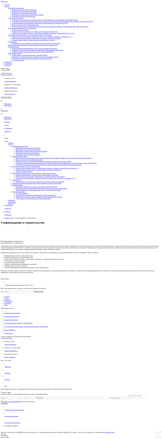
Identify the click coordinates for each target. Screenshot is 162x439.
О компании (8, 63)
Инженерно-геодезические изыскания (24, 10)
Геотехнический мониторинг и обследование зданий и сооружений (30, 35)
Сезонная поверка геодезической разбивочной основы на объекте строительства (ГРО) (40, 23)
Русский (9, 105)
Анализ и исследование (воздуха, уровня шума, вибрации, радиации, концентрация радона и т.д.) (43, 33)
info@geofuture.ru (9, 94)
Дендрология (12, 42)
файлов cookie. (110, 432)
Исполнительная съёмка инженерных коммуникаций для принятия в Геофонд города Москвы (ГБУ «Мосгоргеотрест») (50, 26)
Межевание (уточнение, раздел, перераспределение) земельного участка (35, 57)
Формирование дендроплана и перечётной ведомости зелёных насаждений (36, 43)
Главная (7, 5)
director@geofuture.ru (11, 88)
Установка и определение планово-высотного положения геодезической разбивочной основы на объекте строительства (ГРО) (52, 21)
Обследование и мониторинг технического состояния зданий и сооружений (36, 38)
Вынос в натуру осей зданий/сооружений (25, 25)
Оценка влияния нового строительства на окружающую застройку (33, 40)
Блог (12, 218)
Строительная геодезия (15, 18)
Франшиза (7, 62)
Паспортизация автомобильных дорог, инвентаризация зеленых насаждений (32, 45)
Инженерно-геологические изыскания (24, 11)
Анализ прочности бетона (20, 30)
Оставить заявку (6, 97)
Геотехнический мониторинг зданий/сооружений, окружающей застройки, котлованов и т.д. (42, 37)
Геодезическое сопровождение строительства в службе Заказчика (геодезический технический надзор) (45, 20)
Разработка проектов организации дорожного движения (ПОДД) (33, 52)
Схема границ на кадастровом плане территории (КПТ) (30, 55)
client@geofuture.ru (10, 81)
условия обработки (14, 401)
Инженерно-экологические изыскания (24, 13)
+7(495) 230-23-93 (6, 73)
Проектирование (13, 47)
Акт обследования (18, 60)
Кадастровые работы (15, 53)
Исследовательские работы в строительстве (22, 28)
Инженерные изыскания (16, 8)
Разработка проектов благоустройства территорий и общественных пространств (38, 50)
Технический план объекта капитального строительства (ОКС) (32, 58)
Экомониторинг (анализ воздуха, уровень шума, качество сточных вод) (35, 31)
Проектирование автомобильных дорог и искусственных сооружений (34, 48)
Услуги (6, 6)
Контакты (7, 65)
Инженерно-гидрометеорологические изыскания (27, 15)
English (8, 104)
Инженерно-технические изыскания (23, 16)
